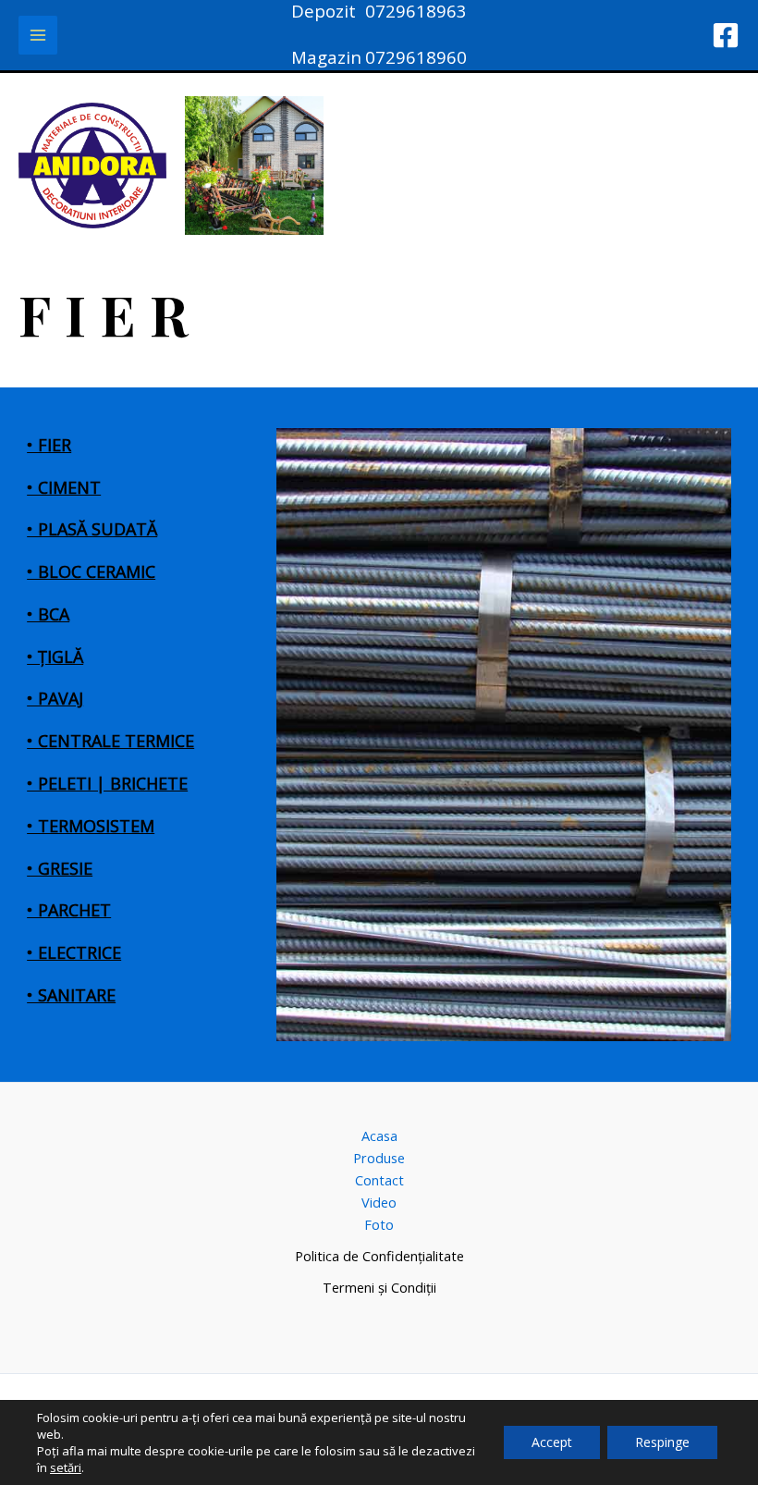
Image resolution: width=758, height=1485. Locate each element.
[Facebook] (726, 35)
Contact (379, 1180)
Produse (379, 1157)
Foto (379, 1224)
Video (379, 1202)
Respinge (662, 1442)
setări (65, 1467)
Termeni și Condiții (379, 1287)
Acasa (379, 1135)
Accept (552, 1442)
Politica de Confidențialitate (379, 1255)
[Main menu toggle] (37, 35)
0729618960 (416, 56)
